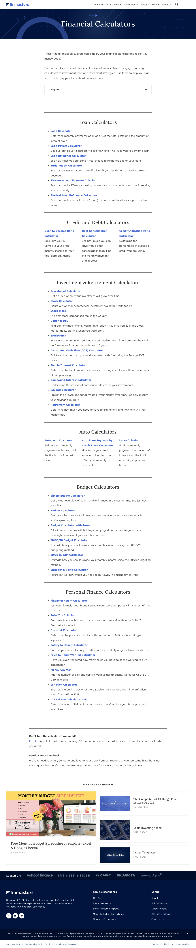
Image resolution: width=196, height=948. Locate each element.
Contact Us (157, 919)
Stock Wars (58, 310)
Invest (144, 4)
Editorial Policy (159, 903)
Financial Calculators (104, 919)
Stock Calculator (102, 903)
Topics (97, 4)
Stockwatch (58, 335)
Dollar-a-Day (59, 320)
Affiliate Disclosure (161, 914)
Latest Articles (159, 908)
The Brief (98, 898)
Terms (155, 944)
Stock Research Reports (106, 908)
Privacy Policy (182, 944)
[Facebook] (9, 917)
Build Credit (129, 4)
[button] (182, 4)
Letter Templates (144, 852)
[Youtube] (21, 917)
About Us (167, 4)
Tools (154, 4)
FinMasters (28, 944)
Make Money (112, 4)
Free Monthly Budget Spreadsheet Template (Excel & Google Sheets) (51, 845)
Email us (34, 741)
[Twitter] (15, 917)
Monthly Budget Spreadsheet (109, 914)
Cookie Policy (166, 944)
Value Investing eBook (147, 828)
